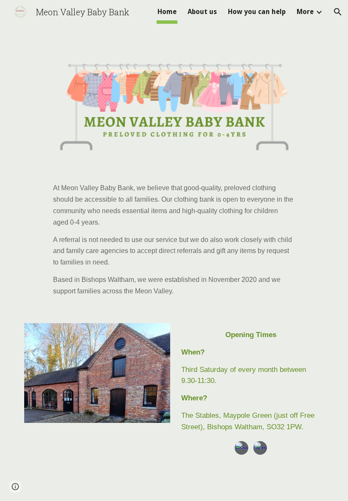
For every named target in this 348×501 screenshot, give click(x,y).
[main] (174, 239)
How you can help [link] (257, 12)
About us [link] (202, 12)
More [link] (305, 12)
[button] (338, 12)
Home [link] (167, 12)
